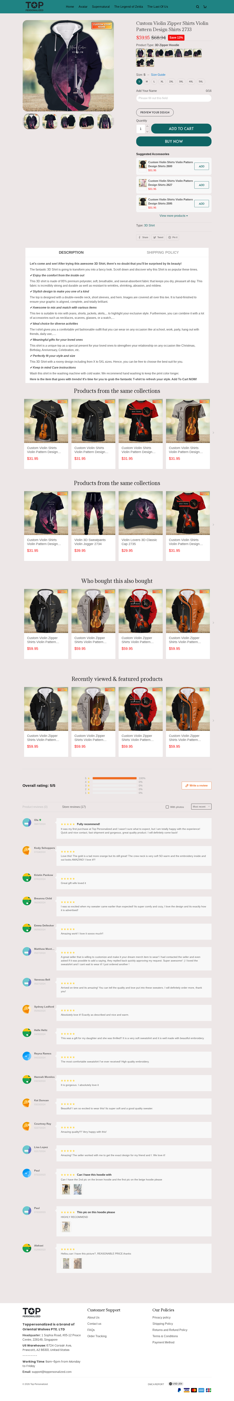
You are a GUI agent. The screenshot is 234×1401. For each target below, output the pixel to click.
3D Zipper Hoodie (167, 45)
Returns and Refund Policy (169, 1329)
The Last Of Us (157, 6)
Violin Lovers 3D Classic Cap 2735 (139, 542)
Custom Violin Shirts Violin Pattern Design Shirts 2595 (170, 201)
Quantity (141, 120)
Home (70, 6)
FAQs (91, 1329)
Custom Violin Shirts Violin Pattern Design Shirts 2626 (137, 450)
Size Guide (158, 74)
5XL (201, 81)
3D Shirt (149, 225)
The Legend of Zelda (128, 6)
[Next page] (112, 121)
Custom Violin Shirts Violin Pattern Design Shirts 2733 (42, 542)
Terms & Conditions (165, 1336)
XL (162, 81)
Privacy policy (161, 1317)
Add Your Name (146, 90)
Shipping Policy (162, 1323)
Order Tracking (97, 1336)
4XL (191, 81)
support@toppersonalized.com (51, 1371)
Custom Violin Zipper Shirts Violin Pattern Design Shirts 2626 (137, 640)
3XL (181, 81)
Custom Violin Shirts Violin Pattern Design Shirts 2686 (184, 450)
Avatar (83, 6)
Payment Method (163, 1342)
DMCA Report (156, 1384)
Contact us (94, 1323)
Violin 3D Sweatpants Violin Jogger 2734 (90, 542)
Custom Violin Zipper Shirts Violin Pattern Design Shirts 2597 (184, 640)
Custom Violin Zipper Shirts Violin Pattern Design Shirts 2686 (89, 640)
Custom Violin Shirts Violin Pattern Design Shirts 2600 (170, 164)
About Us (93, 1317)
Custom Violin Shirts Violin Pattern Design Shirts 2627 (170, 182)
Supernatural (101, 6)
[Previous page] (24, 121)
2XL (171, 81)
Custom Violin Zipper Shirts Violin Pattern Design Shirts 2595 (42, 640)
